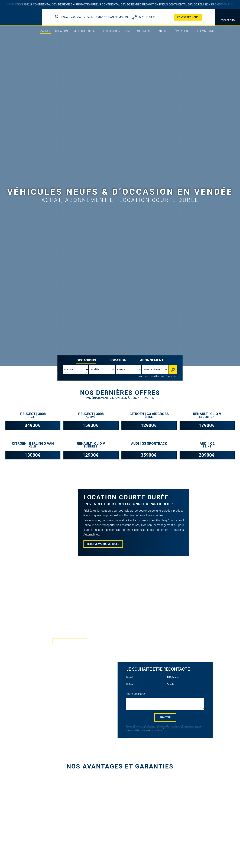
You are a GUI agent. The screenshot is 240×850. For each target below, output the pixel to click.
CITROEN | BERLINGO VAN (33, 443)
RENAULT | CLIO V (207, 414)
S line (207, 446)
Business (91, 446)
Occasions (86, 360)
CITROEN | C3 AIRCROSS (149, 414)
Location (118, 360)
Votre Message (135, 694)
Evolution (207, 416)
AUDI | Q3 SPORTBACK (149, 443)
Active (91, 416)
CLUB (33, 446)
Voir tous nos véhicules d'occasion (157, 376)
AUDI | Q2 (207, 443)
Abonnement (152, 360)
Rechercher (173, 369)
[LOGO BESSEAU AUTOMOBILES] (21, 13)
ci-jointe (159, 730)
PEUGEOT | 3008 (33, 414)
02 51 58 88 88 (146, 17)
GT (33, 416)
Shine (149, 416)
